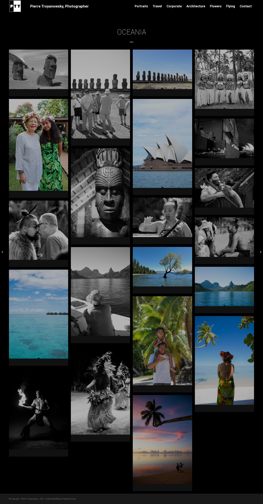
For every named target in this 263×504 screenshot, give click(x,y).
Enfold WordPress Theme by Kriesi (61, 499)
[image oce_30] (102, 197)
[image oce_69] (164, 444)
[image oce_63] (102, 395)
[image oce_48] (102, 296)
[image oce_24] (226, 143)
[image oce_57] (164, 345)
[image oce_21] (164, 148)
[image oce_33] (226, 192)
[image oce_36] (164, 222)
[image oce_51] (226, 291)
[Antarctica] (3, 252)
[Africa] (260, 252)
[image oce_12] (164, 74)
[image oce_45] (164, 271)
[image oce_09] (102, 99)
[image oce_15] (226, 84)
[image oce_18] (40, 150)
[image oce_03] (40, 74)
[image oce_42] (226, 242)
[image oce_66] (40, 413)
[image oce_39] (40, 235)
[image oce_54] (40, 319)
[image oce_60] (226, 365)
